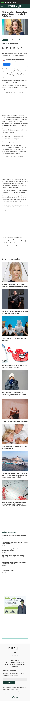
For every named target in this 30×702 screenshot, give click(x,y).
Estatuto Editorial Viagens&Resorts (15, 664)
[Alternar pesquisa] (28, 6)
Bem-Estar (4, 39)
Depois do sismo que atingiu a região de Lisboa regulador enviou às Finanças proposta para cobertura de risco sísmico (14, 504)
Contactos (15, 666)
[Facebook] (3, 47)
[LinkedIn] (10, 47)
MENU (14, 2)
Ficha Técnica (15, 660)
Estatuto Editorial (15, 658)
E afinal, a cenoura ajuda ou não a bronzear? (15, 421)
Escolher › (6, 64)
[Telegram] (21, 47)
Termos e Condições (7, 692)
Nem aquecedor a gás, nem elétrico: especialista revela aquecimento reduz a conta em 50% (14, 394)
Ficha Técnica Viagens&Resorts (15, 662)
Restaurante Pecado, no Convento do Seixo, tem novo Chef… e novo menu (15, 312)
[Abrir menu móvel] (2, 6)
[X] (17, 47)
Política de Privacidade (19, 692)
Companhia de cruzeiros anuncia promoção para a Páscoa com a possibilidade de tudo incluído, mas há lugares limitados (15, 475)
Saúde (15, 652)
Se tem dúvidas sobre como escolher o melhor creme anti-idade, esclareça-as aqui (15, 285)
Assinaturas (15, 656)
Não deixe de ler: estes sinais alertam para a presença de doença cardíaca (14, 366)
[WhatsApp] (6, 47)
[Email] (14, 47)
